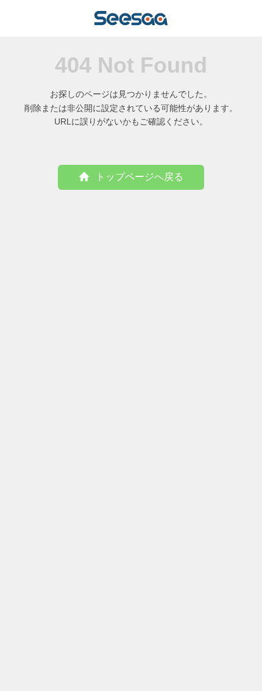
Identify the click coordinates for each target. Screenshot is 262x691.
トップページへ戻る (139, 177)
